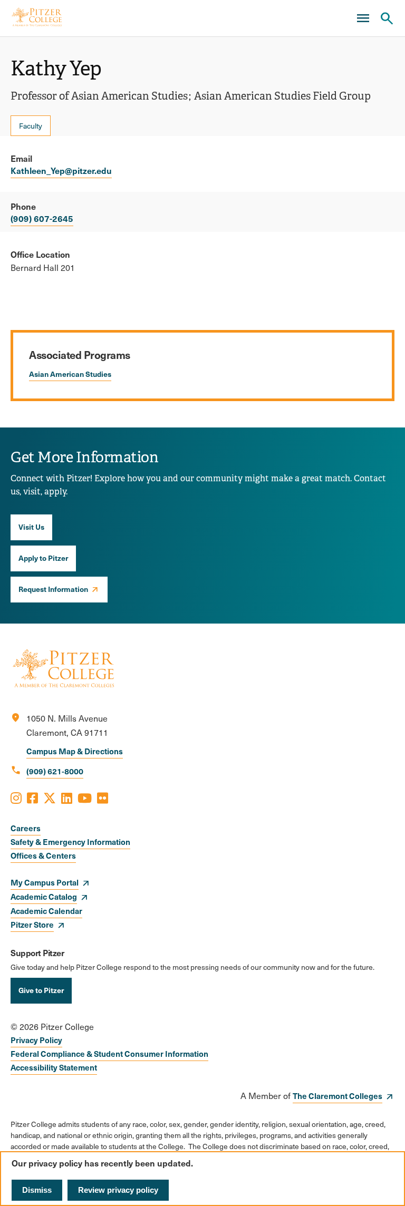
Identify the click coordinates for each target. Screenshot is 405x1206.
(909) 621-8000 (54, 770)
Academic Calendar (46, 910)
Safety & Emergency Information (70, 841)
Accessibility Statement (54, 1067)
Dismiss (37, 1189)
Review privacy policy (118, 1189)
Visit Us (31, 526)
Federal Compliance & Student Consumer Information (109, 1053)
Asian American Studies (70, 373)
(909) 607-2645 (42, 218)
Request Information (53, 588)
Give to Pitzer (41, 990)
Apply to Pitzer (43, 557)
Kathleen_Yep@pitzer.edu (61, 170)
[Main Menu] (363, 18)
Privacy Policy (36, 1039)
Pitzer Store (32, 924)
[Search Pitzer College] (386, 18)
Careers (26, 827)
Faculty (30, 126)
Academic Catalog (44, 896)
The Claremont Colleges (337, 1095)
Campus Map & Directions (74, 750)
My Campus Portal (45, 882)
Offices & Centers (43, 855)
